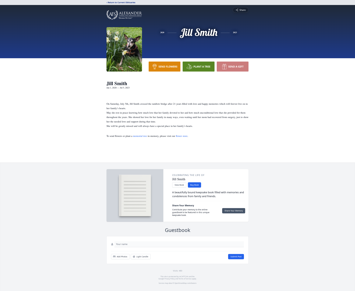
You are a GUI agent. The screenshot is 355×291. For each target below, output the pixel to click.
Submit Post (236, 256)
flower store (181, 136)
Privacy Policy (169, 279)
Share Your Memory (234, 210)
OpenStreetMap (180, 283)
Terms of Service (185, 279)
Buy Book (194, 185)
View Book (179, 185)
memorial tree (140, 136)
